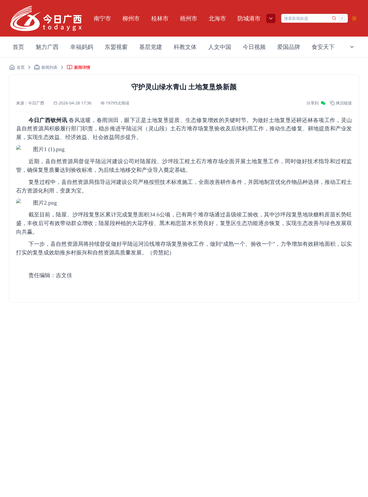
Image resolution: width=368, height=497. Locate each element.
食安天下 (323, 47)
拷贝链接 (344, 103)
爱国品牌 (288, 47)
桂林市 (159, 18)
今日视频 (254, 47)
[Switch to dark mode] (354, 18)
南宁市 (102, 18)
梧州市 (188, 18)
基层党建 (150, 47)
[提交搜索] (334, 18)
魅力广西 (47, 47)
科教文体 (185, 47)
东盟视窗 (116, 47)
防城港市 (248, 18)
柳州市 (131, 18)
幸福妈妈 (81, 47)
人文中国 (219, 47)
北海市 (217, 18)
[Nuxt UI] (46, 18)
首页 (18, 47)
